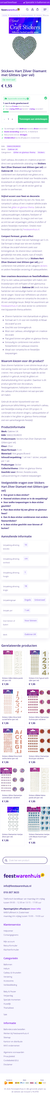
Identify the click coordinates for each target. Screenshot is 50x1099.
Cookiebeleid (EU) (11, 1060)
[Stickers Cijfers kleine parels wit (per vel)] (12, 662)
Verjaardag (8, 995)
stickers (43, 265)
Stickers (39, 15)
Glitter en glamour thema (24, 152)
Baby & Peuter (10, 991)
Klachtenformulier (11, 949)
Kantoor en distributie (13, 1041)
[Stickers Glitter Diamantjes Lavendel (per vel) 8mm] (12, 780)
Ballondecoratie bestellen (14, 1029)
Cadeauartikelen (27, 15)
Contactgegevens (11, 935)
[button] (45, 9)
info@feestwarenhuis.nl (17, 886)
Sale (5, 1014)
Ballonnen (8, 964)
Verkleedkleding (10, 985)
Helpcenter (8, 930)
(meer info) (36, 908)
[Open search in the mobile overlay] (25, 860)
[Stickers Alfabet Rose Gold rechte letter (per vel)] (12, 741)
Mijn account (9, 941)
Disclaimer (8, 1064)
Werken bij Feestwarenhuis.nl (16, 1033)
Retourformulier (10, 945)
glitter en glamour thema (23, 207)
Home (5, 15)
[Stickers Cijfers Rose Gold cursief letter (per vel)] (12, 702)
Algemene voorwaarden (14, 1052)
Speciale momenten (12, 999)
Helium (7, 968)
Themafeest (9, 1008)
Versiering (14, 15)
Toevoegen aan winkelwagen (33, 119)
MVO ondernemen (12, 1045)
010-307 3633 (11, 892)
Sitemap (7, 1037)
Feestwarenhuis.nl (31, 229)
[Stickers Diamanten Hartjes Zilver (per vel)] (12, 819)
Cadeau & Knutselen (12, 972)
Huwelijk (7, 1003)
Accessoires (9, 980)
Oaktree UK (13, 149)
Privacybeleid (9, 1056)
